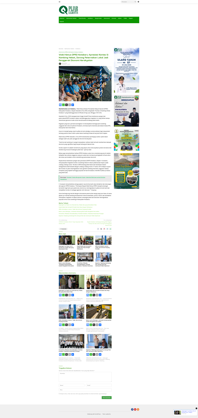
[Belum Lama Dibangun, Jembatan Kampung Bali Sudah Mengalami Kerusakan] (67, 257)
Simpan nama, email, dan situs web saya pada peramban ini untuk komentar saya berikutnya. (83, 393)
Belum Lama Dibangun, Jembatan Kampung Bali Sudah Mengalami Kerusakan (79, 211)
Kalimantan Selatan (71, 18)
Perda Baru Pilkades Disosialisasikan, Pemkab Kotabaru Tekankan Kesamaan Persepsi (81, 213)
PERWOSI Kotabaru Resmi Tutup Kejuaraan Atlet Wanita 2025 (71, 221)
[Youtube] (135, 409)
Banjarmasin (98, 18)
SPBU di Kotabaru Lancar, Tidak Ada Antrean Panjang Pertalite (75, 209)
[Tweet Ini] (101, 229)
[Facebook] (132, 409)
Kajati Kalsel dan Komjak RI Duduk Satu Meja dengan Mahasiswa (75, 207)
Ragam (131, 18)
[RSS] (138, 409)
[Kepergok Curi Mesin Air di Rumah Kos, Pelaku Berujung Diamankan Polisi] (67, 240)
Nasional (62, 18)
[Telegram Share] (107, 229)
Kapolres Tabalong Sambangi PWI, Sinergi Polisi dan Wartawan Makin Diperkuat (79, 215)
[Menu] (60, 1)
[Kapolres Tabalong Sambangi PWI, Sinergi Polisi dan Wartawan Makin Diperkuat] (103, 257)
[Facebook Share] (98, 229)
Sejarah (62, 21)
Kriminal (114, 18)
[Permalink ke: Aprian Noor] (60, 63)
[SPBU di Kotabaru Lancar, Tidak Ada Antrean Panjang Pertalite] (103, 240)
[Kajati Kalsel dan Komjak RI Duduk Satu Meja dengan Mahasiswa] (85, 240)
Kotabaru (90, 18)
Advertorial (107, 18)
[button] (135, 1)
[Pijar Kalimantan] (68, 10)
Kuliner (120, 18)
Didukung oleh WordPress (94, 414)
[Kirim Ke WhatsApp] (110, 229)
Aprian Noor (64, 63)
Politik (125, 18)
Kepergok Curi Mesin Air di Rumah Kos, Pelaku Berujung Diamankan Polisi (78, 205)
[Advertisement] (99, 35)
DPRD (66, 52)
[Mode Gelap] (138, 1)
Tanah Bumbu (82, 18)
